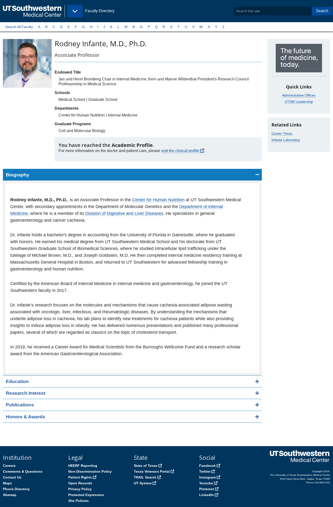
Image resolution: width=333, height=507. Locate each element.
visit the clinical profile (180, 151)
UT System (143, 483)
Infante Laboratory (286, 140)
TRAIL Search (145, 477)
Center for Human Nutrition (158, 199)
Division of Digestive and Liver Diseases (124, 213)
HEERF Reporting (82, 466)
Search (322, 11)
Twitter (204, 471)
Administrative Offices (298, 95)
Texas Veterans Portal (152, 471)
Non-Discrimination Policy (90, 471)
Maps (7, 483)
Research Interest (25, 393)
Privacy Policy (80, 489)
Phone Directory (16, 489)
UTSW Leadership (299, 102)
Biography (17, 174)
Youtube (206, 483)
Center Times (282, 133)
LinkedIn (206, 495)
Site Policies (78, 501)
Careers (9, 466)
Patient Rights (80, 477)
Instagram (207, 477)
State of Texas (145, 466)
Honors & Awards (25, 416)
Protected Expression (86, 495)
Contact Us (12, 477)
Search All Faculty (19, 27)
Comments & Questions (22, 471)
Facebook (207, 466)
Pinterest (206, 489)
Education (17, 381)
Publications (20, 404)
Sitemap (9, 495)
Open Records (80, 483)
